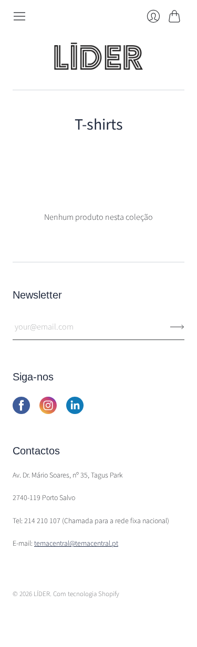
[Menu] (19, 16)
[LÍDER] (98, 56)
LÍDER (42, 594)
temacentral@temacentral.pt (76, 543)
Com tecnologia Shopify (86, 594)
